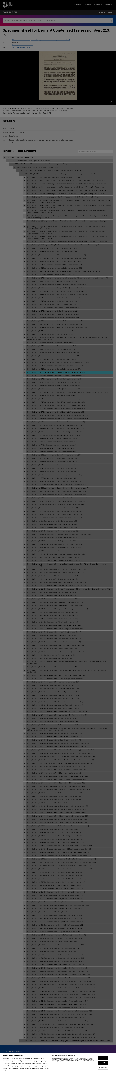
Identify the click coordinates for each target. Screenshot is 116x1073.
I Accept (103, 1058)
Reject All (103, 1063)
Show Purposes (103, 1067)
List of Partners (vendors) (58, 1062)
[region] (58, 1063)
